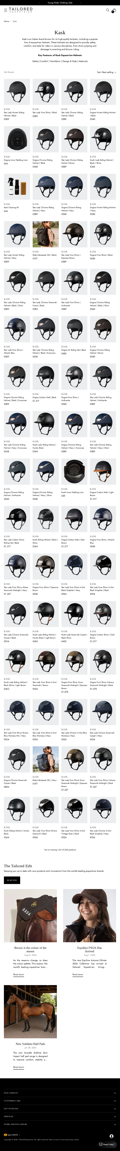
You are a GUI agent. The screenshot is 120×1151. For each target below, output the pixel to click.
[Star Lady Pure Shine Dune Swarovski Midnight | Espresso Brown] (74, 759)
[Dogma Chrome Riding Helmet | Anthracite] (17, 471)
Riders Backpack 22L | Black (45, 254)
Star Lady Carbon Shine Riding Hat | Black (14, 541)
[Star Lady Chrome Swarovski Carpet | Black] (17, 614)
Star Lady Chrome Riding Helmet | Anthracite (100, 399)
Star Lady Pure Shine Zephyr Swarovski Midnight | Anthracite (73, 979)
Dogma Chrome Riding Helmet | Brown (100, 351)
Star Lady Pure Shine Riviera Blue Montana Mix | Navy (16, 734)
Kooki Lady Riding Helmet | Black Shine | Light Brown (15, 684)
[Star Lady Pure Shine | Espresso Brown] (74, 234)
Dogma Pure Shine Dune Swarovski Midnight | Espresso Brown (74, 685)
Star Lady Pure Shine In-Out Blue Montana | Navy (44, 734)
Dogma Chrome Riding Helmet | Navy (71, 209)
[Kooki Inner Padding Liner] (74, 471)
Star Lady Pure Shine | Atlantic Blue (13, 351)
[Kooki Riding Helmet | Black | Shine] (46, 519)
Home (6, 21)
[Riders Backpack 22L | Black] (46, 234)
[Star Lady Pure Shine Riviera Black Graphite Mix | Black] (17, 1006)
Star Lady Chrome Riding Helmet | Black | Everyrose (44, 351)
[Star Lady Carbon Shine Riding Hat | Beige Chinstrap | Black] (103, 905)
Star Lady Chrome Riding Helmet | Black (72, 114)
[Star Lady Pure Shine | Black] (46, 92)
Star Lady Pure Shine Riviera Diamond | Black (45, 832)
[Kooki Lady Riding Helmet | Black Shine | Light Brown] (17, 661)
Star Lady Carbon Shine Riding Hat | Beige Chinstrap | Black (103, 928)
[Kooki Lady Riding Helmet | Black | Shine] (103, 139)
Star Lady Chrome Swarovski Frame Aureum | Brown (45, 880)
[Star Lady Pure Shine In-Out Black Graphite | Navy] (74, 566)
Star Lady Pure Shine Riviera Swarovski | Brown (16, 978)
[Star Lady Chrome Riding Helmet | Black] (74, 92)
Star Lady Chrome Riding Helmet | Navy (43, 209)
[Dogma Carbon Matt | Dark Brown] (74, 519)
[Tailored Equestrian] (20, 10)
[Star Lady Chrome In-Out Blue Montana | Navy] (74, 712)
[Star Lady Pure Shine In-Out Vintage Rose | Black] (74, 810)
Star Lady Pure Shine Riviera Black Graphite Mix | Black (16, 1028)
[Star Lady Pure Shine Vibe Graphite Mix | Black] (17, 905)
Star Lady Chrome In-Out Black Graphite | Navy (100, 832)
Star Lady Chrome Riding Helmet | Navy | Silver (100, 446)
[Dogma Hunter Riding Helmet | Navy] (103, 187)
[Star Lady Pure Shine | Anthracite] (74, 282)
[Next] (80, 2)
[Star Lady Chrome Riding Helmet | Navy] (46, 187)
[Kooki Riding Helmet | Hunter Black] (17, 810)
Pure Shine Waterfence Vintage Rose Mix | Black (100, 1028)
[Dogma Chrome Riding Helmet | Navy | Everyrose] (74, 424)
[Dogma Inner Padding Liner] (17, 139)
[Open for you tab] (111, 1136)
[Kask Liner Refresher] (46, 955)
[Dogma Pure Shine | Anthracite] (74, 377)
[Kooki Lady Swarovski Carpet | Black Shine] (74, 614)
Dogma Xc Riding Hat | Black (73, 349)
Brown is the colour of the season (30, 1145)
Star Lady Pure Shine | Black (45, 112)
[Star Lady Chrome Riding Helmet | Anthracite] (103, 377)
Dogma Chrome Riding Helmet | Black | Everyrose (15, 399)
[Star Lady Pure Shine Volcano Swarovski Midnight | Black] (103, 759)
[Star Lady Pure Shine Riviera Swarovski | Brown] (17, 955)
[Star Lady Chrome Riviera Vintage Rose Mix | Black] (103, 955)
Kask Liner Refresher (41, 976)
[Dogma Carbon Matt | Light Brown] (103, 471)
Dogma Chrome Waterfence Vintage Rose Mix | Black (73, 1028)
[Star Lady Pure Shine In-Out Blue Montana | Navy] (46, 712)
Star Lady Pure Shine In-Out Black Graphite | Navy (73, 589)
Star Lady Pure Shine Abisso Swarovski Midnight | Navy (16, 589)
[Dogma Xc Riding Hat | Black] (74, 329)
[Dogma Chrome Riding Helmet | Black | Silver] (103, 282)
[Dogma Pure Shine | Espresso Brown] (46, 566)
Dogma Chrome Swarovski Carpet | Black (15, 782)
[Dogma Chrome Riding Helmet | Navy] (74, 187)
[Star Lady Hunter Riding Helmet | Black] (17, 92)
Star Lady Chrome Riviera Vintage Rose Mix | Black (101, 978)
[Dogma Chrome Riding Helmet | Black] (46, 139)
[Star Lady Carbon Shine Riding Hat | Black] (17, 519)
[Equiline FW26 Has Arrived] (89, 1111)
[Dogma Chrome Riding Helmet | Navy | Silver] (46, 471)
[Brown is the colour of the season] (30, 1111)
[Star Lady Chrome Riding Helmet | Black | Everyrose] (46, 329)
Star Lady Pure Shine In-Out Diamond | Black (16, 880)
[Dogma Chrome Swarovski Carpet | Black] (17, 759)
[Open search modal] (108, 10)
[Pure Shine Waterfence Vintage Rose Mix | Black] (103, 1006)
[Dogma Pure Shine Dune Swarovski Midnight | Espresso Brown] (74, 661)
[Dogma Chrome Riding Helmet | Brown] (103, 329)
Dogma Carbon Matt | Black (44, 397)
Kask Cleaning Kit (11, 207)
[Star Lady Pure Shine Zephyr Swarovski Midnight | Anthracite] (74, 955)
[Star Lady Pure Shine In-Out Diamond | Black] (17, 857)
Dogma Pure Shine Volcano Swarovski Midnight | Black (102, 684)
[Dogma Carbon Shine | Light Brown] (74, 857)
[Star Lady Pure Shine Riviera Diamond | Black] (46, 810)
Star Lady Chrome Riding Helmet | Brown (72, 162)
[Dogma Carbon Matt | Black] (46, 377)
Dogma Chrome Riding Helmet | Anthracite (14, 494)
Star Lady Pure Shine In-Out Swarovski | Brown (44, 684)
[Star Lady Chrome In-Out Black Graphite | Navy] (103, 810)
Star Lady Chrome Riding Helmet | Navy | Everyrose (15, 446)
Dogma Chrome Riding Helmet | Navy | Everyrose (72, 446)
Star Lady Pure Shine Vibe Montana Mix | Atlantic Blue (102, 880)
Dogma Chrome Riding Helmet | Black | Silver (100, 304)
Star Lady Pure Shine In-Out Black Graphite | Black (102, 589)
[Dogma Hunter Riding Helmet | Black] (103, 92)
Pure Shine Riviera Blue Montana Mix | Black (43, 1028)
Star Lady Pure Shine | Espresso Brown (70, 256)
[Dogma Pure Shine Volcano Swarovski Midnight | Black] (103, 661)
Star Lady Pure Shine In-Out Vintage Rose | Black (73, 832)
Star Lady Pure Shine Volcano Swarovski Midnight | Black (102, 782)
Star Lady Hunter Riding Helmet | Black (14, 114)
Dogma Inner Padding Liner (16, 160)
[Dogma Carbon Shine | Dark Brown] (103, 614)
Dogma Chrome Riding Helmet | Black (42, 162)
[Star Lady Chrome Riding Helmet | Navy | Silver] (103, 424)
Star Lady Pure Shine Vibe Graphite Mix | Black (15, 927)
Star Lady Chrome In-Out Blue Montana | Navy (74, 734)
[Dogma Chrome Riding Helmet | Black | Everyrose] (17, 377)
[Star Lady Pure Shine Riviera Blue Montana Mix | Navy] (17, 712)
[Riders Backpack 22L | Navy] (46, 759)
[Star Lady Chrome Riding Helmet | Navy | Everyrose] (17, 424)
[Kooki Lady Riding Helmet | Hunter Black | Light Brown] (46, 614)
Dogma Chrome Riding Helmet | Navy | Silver (42, 494)
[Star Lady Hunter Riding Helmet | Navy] (17, 234)
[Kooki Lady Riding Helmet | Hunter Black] (46, 424)
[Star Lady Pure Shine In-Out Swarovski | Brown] (46, 661)
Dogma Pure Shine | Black (101, 254)
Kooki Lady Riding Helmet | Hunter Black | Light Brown (44, 636)
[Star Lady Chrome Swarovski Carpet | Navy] (103, 712)
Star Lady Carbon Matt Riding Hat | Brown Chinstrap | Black (74, 927)
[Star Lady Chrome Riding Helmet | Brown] (74, 139)
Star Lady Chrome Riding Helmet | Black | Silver (14, 304)
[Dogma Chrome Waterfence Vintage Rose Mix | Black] (74, 1006)
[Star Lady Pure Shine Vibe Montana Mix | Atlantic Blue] (103, 857)
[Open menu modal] (5, 10)
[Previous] (39, 2)
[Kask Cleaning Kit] (17, 187)
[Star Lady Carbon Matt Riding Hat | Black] (46, 905)
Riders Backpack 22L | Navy (45, 780)
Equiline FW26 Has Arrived (89, 1145)
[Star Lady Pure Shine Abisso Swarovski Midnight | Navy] (17, 566)
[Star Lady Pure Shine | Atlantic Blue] (17, 329)
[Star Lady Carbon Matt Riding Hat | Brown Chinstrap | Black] (74, 905)
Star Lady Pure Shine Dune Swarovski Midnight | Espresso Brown (74, 783)
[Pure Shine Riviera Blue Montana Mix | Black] (46, 1006)
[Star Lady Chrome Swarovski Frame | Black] (46, 282)
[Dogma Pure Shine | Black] (103, 234)
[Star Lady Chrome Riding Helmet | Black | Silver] (17, 282)
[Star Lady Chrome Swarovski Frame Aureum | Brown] (46, 857)
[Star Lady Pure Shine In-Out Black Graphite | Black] (103, 566)
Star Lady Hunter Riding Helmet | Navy (14, 256)
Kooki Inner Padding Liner (72, 492)
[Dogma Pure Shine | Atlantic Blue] (103, 519)
